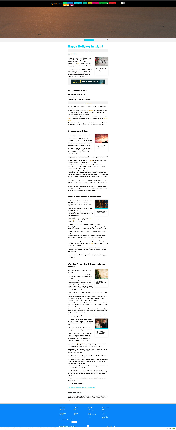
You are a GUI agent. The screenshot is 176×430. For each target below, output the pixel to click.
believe (79, 63)
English (103, 414)
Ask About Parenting (63, 413)
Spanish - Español (105, 417)
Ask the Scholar (62, 410)
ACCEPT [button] (173, 428)
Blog (74, 415)
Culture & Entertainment (92, 415)
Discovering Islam (78, 3)
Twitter (108, 426)
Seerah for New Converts (92, 414)
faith (91, 243)
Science (75, 417)
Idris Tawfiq (74, 54)
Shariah (85, 3)
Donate (72, 5)
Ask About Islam (62, 409)
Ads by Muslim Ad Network (88, 0)
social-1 (116, 426)
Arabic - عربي (104, 418)
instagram (110, 426)
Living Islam (81, 40)
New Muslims (79, 387)
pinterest (111, 426)
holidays (84, 387)
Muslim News (112, 3)
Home (70, 40)
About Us (103, 409)
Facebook (107, 426)
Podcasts (89, 413)
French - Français (105, 416)
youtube (114, 426)
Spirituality (70, 3)
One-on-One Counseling (63, 415)
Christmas (90, 110)
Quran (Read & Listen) (91, 410)
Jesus (91, 160)
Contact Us (104, 410)
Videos (89, 3)
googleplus (113, 426)
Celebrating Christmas (91, 387)
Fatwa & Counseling (104, 3)
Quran (65, 3)
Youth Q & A (66, 5)
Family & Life (95, 3)
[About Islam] (57, 4)
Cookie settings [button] (168, 428)
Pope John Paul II (80, 343)
